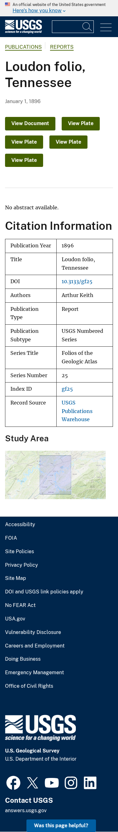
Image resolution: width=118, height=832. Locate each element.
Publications (23, 47)
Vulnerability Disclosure (33, 632)
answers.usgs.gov (26, 810)
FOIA (11, 538)
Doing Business (23, 659)
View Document (30, 123)
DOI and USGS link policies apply (44, 592)
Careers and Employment (35, 646)
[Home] (23, 32)
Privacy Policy (21, 565)
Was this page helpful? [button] (61, 826)
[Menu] (106, 27)
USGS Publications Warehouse (77, 411)
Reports (62, 47)
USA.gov (15, 619)
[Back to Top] (95, 809)
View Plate (80, 123)
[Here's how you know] (59, 8)
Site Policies (19, 551)
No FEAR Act (20, 605)
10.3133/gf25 (77, 281)
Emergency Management (34, 672)
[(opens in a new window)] (13, 782)
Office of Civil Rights (29, 686)
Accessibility (20, 524)
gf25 (67, 389)
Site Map (15, 578)
